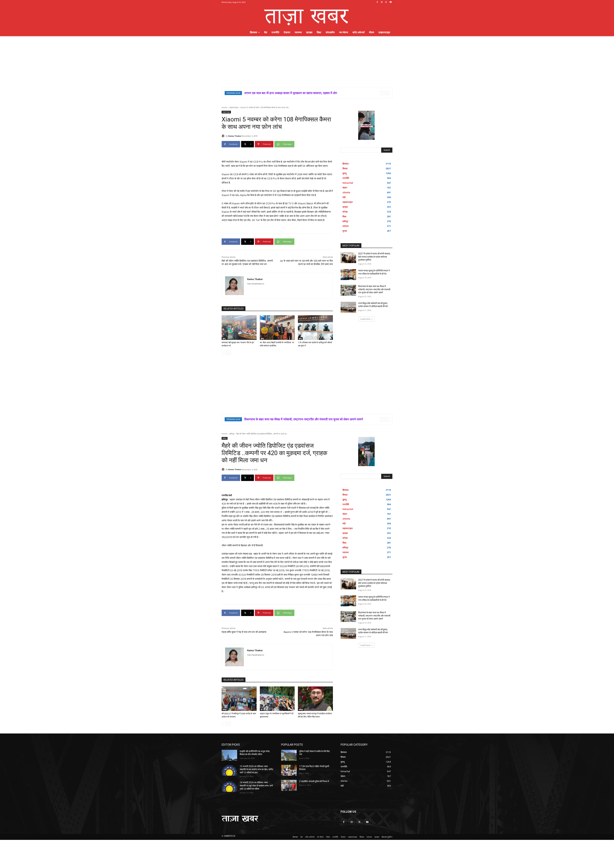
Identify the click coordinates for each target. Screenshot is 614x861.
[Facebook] (377, 2)
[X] (386, 2)
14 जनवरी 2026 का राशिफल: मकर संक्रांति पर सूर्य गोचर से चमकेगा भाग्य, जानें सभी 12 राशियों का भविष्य (256, 785)
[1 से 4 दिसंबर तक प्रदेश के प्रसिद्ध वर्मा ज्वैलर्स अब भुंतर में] (315, 327)
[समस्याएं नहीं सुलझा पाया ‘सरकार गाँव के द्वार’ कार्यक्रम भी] (239, 327)
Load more (365, 319)
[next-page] (229, 353)
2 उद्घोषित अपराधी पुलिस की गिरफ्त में (314, 781)
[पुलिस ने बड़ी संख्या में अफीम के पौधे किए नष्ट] (289, 755)
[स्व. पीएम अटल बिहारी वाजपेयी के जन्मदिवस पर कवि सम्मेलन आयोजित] (277, 327)
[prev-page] (224, 353)
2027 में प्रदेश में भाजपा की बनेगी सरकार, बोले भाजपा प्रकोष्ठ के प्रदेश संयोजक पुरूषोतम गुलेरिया (374, 256)
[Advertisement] (307, 60)
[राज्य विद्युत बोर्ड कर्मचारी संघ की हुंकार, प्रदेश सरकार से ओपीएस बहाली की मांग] (348, 307)
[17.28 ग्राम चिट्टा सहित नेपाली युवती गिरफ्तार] (289, 770)
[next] (387, 93)
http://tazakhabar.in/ (255, 284)
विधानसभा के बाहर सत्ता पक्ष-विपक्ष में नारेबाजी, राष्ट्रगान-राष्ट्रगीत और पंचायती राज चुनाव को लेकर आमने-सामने (374, 289)
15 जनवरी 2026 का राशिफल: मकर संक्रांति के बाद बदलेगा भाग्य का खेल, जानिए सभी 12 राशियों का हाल (256, 769)
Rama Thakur (234, 136)
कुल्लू (224, 338)
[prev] (382, 93)
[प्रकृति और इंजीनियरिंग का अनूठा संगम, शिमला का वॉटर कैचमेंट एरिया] (229, 755)
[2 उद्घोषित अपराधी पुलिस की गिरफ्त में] (289, 785)
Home (224, 107)
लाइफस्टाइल (233, 107)
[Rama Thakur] (224, 136)
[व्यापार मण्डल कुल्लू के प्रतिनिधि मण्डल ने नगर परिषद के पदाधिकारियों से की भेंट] (348, 274)
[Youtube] (390, 2)
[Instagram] (382, 2)
